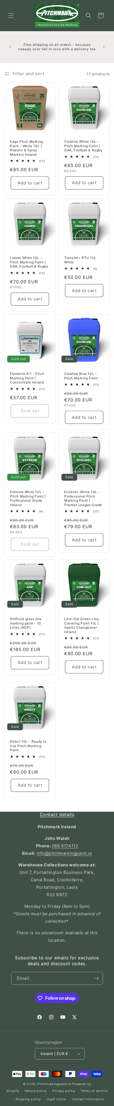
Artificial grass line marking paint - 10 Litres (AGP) (26, 623)
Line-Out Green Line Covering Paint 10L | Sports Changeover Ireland (81, 625)
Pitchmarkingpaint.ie (54, 1084)
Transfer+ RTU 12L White (80, 260)
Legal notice (56, 1099)
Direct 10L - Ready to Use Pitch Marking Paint (28, 745)
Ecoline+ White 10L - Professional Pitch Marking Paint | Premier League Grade (83, 498)
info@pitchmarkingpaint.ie (64, 853)
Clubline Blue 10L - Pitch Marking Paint (81, 376)
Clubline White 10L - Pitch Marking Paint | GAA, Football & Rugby (83, 145)
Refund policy (36, 1091)
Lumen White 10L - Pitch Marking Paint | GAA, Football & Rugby (29, 262)
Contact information (88, 1099)
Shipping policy (28, 1099)
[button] (11, 15)
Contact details (57, 814)
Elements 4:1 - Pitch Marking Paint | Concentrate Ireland (27, 378)
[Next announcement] (104, 47)
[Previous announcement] (10, 47)
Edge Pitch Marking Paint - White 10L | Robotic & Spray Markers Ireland (26, 148)
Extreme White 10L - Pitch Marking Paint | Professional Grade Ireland (28, 498)
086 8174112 (65, 845)
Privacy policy (63, 1091)
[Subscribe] (96, 978)
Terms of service (94, 1091)
